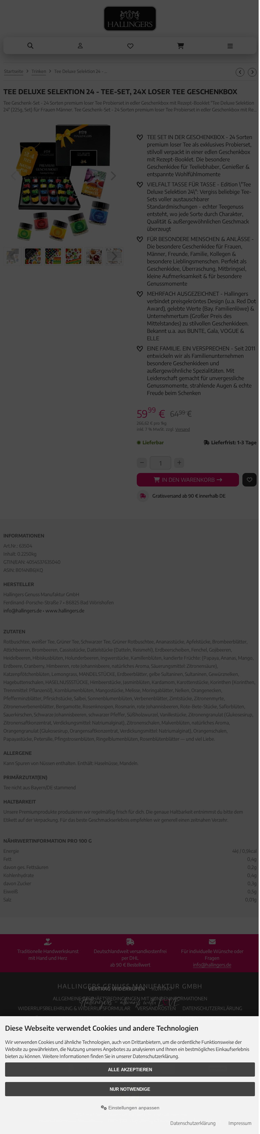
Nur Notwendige (130, 1089)
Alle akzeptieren (130, 1069)
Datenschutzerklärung (193, 1123)
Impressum (240, 1123)
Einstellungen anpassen (133, 1107)
